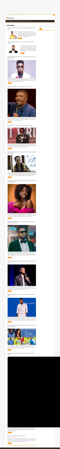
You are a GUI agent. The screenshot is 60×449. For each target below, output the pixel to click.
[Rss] (48, 15)
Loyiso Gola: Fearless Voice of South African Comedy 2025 (20, 86)
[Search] (54, 15)
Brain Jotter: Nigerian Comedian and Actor (17, 435)
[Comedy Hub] (10, 18)
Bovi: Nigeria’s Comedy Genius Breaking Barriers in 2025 (20, 125)
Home (7, 21)
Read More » (19, 38)
